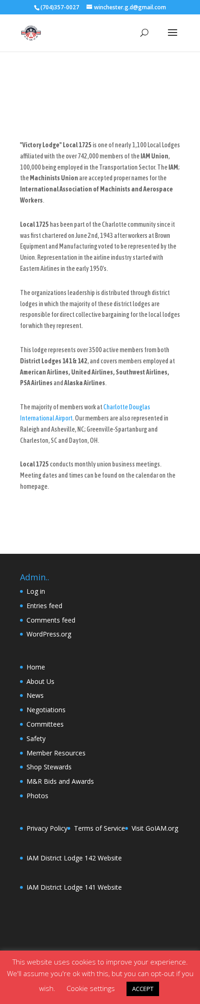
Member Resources (56, 752)
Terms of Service (99, 828)
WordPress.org (49, 634)
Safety (36, 738)
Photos (37, 795)
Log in (36, 591)
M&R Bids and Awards (60, 781)
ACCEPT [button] (142, 988)
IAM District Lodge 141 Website (74, 887)
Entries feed (44, 605)
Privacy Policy (47, 828)
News (35, 695)
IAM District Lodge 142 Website (74, 857)
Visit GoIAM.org (155, 828)
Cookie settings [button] (91, 988)
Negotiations (46, 709)
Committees (45, 724)
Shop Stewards (49, 766)
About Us (40, 681)
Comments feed (51, 620)
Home (36, 667)
